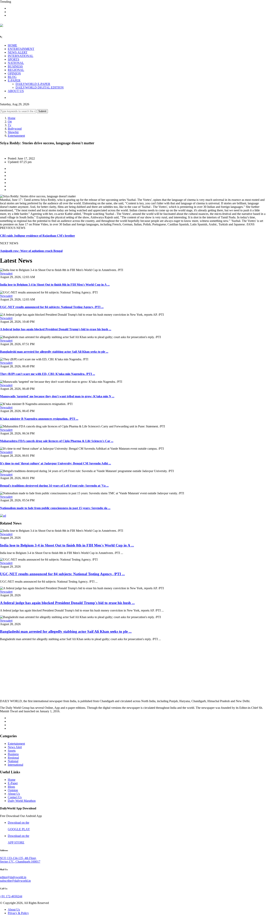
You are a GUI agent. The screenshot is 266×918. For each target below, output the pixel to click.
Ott (10, 121)
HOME (12, 45)
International (15, 764)
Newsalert (6, 273)
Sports (12, 750)
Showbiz (13, 132)
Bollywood (15, 128)
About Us (14, 793)
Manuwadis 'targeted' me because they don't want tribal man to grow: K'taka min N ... (57, 396)
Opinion (13, 790)
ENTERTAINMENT (21, 49)
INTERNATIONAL (20, 56)
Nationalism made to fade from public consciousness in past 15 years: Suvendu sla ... (55, 508)
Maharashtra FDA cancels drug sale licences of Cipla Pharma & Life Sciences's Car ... (56, 441)
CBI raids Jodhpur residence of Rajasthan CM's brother (37, 235)
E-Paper (13, 783)
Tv (9, 125)
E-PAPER (14, 80)
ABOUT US (16, 91)
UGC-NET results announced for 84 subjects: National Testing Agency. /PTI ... (52, 307)
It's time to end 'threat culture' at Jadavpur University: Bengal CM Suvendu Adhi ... (55, 463)
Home (11, 118)
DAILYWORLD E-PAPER (33, 84)
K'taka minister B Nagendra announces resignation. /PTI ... (39, 418)
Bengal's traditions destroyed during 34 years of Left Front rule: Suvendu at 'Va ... (54, 485)
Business (13, 754)
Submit (42, 111)
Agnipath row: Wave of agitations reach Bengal (31, 251)
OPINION (14, 73)
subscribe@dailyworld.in (15, 880)
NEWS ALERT (17, 52)
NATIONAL (16, 63)
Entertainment (16, 135)
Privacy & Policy (18, 913)
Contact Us (15, 797)
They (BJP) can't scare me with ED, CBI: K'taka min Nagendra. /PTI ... (47, 374)
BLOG (12, 77)
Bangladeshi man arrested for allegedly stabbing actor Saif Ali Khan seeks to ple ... (54, 351)
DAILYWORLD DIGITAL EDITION (40, 87)
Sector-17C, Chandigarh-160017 (20, 861)
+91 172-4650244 (11, 896)
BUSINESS (15, 66)
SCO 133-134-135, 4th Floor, (18, 858)
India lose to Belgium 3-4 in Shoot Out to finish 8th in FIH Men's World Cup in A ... (55, 284)
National (13, 761)
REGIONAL (16, 70)
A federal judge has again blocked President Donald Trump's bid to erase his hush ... (55, 329)
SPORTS (13, 59)
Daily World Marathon (22, 800)
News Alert (15, 747)
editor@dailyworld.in (13, 877)
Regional (13, 757)
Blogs (11, 786)
